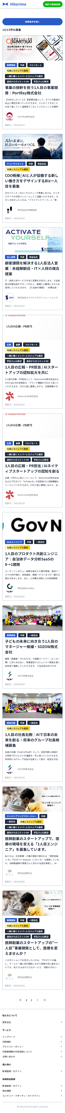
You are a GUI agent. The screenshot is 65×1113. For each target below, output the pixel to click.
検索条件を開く (32, 21)
